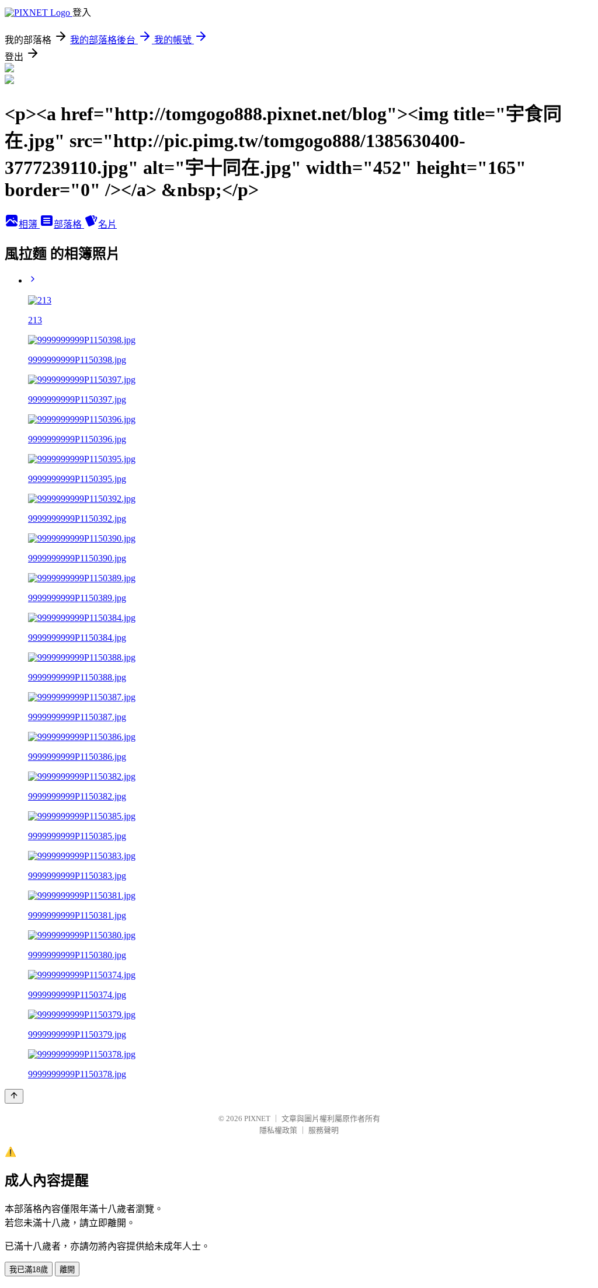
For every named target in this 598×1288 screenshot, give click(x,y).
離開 (67, 1269)
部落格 (69, 224)
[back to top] (14, 1096)
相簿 (29, 224)
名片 (107, 224)
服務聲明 (323, 1130)
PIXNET (257, 1118)
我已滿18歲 (28, 1269)
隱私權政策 (278, 1130)
